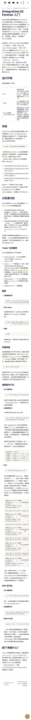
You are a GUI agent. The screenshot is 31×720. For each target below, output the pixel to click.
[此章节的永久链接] (14, 78)
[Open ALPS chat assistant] (27, 716)
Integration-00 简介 (11, 67)
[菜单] (28, 2)
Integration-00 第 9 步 (21, 270)
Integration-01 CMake (9, 684)
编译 (25, 192)
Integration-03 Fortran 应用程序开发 (22, 684)
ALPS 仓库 (7, 206)
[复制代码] (26, 146)
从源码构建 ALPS (14, 152)
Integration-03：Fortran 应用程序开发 (14, 655)
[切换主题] (17, 2)
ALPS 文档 (12, 427)
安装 (19, 95)
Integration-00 (15, 32)
